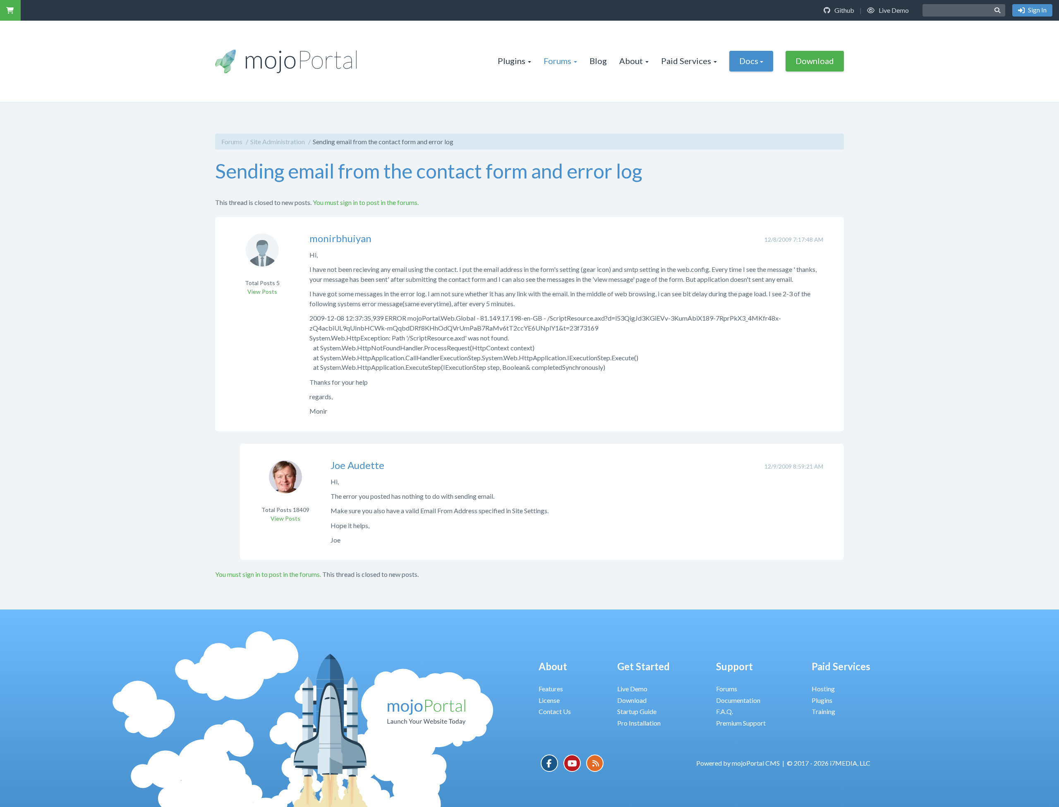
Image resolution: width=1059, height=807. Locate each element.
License (549, 700)
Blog (598, 61)
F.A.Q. (724, 711)
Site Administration (277, 141)
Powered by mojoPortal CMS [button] (738, 763)
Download (814, 61)
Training (823, 711)
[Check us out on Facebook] (549, 763)
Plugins (511, 61)
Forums (557, 61)
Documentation (738, 700)
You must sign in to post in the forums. (366, 202)
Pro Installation (639, 723)
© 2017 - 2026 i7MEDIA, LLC (828, 763)
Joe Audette (357, 465)
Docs (748, 61)
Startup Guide (636, 711)
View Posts (262, 291)
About (631, 61)
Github (843, 10)
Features (551, 689)
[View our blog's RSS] (595, 763)
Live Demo (893, 10)
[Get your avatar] (262, 255)
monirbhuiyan (340, 238)
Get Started (643, 666)
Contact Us (555, 711)
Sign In (1037, 10)
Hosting (823, 689)
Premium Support (741, 723)
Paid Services (686, 61)
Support (734, 666)
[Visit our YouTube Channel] (572, 763)
